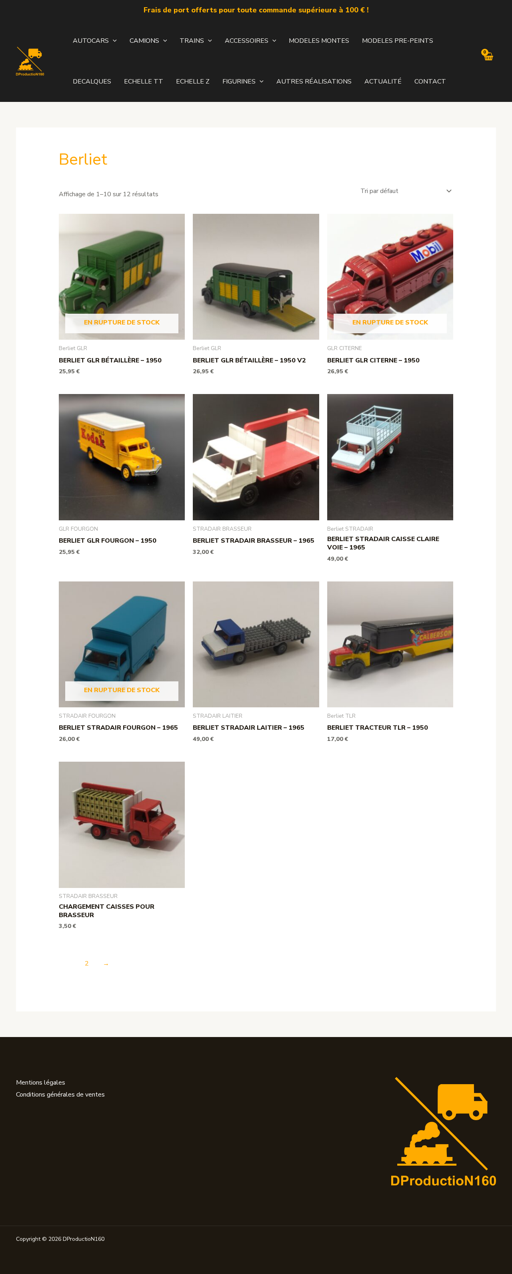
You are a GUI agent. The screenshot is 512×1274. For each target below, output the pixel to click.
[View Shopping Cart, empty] (488, 61)
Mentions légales (40, 1082)
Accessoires (246, 40)
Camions (144, 40)
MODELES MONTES (319, 40)
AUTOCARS (91, 40)
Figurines (239, 81)
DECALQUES (92, 81)
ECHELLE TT (143, 81)
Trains (192, 40)
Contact (430, 81)
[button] (113, 40)
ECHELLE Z (193, 81)
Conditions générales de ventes (60, 1094)
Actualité (383, 81)
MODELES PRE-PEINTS (397, 40)
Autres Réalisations (314, 81)
